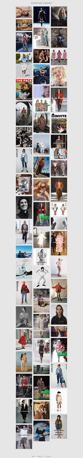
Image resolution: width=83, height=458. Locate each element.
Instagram (48, 456)
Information (40, 456)
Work (33, 456)
